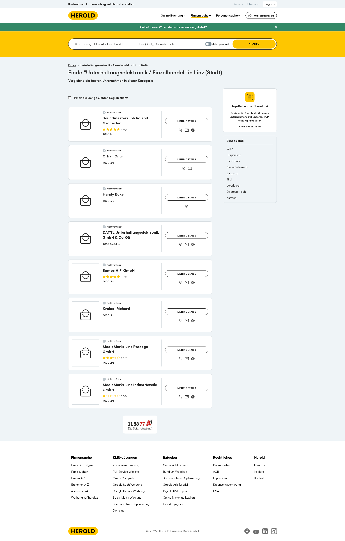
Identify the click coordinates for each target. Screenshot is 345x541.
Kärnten (231, 198)
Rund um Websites (175, 471)
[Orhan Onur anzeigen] (85, 162)
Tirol (229, 179)
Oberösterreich (236, 191)
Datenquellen (221, 465)
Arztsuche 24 (79, 491)
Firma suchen (79, 471)
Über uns (253, 4)
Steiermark (233, 161)
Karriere (238, 4)
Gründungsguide (173, 504)
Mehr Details (186, 121)
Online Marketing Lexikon (179, 497)
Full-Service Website (126, 471)
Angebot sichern (250, 126)
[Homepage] (83, 15)
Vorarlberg (233, 185)
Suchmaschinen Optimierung (131, 504)
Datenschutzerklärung (227, 484)
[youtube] (256, 531)
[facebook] (247, 531)
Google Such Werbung (127, 484)
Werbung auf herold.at (85, 497)
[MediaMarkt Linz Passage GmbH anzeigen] (85, 353)
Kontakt (259, 478)
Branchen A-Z (80, 484)
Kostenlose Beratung (126, 465)
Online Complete (123, 478)
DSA (216, 491)
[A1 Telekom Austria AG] (140, 425)
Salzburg (232, 173)
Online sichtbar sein (175, 465)
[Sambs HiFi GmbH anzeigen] (85, 276)
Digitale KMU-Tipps (175, 491)
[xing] (274, 531)
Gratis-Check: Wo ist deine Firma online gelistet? (173, 27)
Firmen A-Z (78, 478)
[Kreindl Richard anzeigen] (85, 314)
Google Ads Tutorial (175, 484)
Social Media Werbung (127, 497)
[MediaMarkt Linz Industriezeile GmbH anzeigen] (85, 391)
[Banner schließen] (276, 27)
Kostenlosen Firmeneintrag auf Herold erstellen (101, 4)
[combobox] (103, 44)
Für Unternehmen (261, 15)
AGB (216, 471)
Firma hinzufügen (82, 465)
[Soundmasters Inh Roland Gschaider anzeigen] (85, 124)
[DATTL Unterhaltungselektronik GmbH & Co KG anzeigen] (85, 238)
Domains (118, 510)
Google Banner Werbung (129, 491)
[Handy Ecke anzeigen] (85, 200)
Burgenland (234, 155)
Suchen (254, 44)
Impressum (220, 478)
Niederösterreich (237, 167)
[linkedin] (265, 531)
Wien (230, 149)
